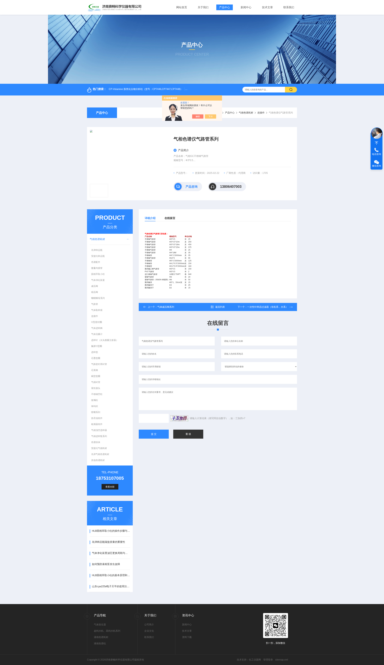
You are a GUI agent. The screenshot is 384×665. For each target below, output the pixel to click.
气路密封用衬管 (99, 364)
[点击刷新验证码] (179, 418)
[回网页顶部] (376, 143)
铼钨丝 (94, 406)
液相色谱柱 (100, 643)
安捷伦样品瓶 (98, 256)
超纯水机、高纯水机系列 (107, 631)
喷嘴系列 (95, 412)
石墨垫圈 (95, 358)
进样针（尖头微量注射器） (104, 340)
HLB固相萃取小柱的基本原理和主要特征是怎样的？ (111, 575)
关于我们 (203, 7)
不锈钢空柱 (96, 394)
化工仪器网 (255, 659)
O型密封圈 (96, 322)
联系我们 (288, 7)
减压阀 (94, 286)
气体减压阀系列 (165, 307)
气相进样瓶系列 (99, 436)
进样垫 (94, 352)
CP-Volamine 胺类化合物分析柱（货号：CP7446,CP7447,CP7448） (146, 89)
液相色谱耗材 (101, 637)
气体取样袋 (96, 310)
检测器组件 (96, 424)
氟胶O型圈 (96, 346)
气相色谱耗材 (246, 112)
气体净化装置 (98, 280)
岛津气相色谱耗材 (100, 454)
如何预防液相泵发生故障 (106, 564)
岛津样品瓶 (96, 250)
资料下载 (187, 637)
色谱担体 (95, 442)
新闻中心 (246, 7)
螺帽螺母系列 (98, 298)
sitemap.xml (281, 659)
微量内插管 (96, 268)
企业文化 (149, 631)
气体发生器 (100, 624)
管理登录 (268, 659)
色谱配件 (95, 262)
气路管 (94, 304)
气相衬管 (95, 382)
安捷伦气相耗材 (99, 448)
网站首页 (181, 7)
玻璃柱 (94, 400)
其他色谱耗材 (98, 460)
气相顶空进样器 (99, 430)
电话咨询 (376, 154)
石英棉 (94, 370)
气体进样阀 (96, 328)
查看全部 (109, 486)
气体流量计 (96, 334)
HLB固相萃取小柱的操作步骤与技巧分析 (111, 530)
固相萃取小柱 (98, 274)
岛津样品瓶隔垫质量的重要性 (108, 542)
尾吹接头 (95, 388)
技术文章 (267, 7)
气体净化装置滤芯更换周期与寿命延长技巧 (111, 553)
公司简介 (149, 624)
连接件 (261, 112)
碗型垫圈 (95, 376)
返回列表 (220, 307)
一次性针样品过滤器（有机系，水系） (267, 307)
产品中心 (224, 7)
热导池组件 (96, 418)
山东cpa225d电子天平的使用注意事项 (111, 586)
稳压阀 (94, 292)
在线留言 (170, 218)
